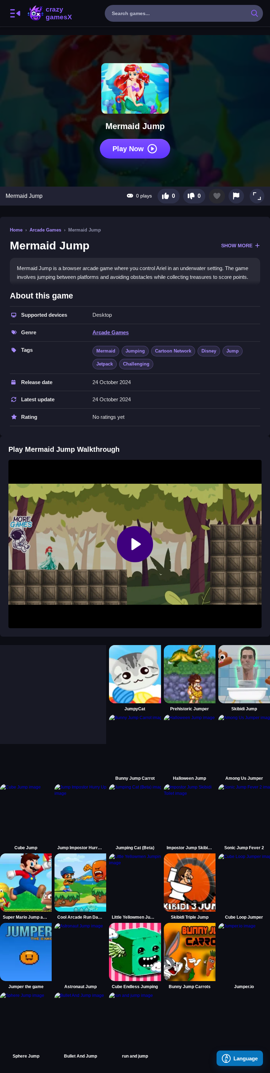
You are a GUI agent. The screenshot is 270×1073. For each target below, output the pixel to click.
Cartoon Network (173, 351)
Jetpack (104, 364)
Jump (232, 351)
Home (16, 230)
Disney (208, 351)
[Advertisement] (52, 689)
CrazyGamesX (56, 13)
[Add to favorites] (217, 196)
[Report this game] (236, 196)
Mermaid (105, 351)
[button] (257, 196)
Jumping (135, 351)
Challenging (136, 364)
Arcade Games (45, 230)
